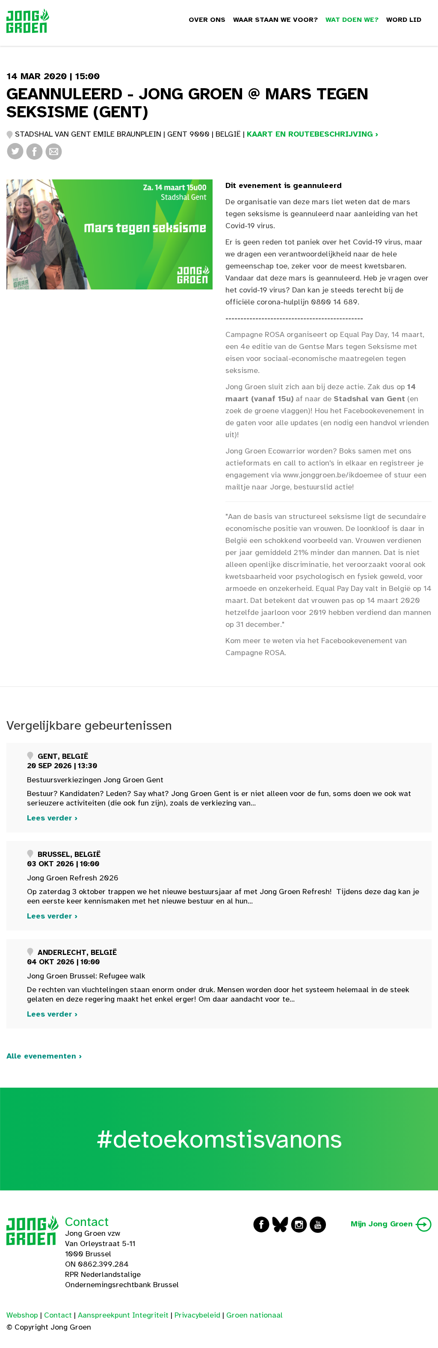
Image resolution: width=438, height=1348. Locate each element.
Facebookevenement (379, 410)
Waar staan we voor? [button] (275, 19)
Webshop (22, 1315)
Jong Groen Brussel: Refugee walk (86, 976)
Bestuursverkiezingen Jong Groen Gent (95, 779)
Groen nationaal (254, 1315)
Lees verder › (52, 818)
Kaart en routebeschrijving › (312, 134)
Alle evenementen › (44, 1056)
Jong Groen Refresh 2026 (72, 878)
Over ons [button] (207, 19)
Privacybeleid (197, 1315)
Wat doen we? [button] (352, 19)
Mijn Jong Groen (383, 1224)
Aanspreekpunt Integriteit (123, 1315)
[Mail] (53, 151)
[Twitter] (15, 151)
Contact (87, 1221)
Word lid (403, 19)
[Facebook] (34, 151)
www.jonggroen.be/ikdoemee (332, 475)
